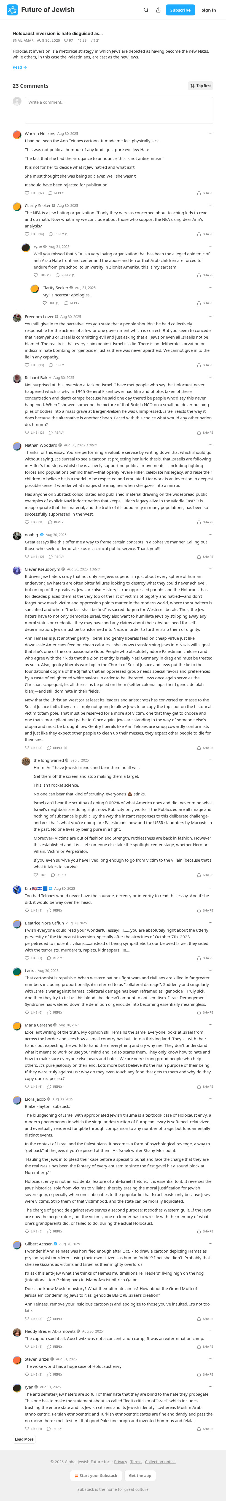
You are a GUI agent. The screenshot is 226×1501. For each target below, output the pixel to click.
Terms (136, 1461)
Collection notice (160, 1461)
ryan (38, 246)
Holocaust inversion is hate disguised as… (58, 33)
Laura (30, 970)
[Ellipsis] (210, 133)
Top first (204, 85)
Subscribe (180, 10)
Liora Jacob (35, 1099)
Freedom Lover (39, 316)
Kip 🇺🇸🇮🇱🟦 (36, 888)
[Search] (146, 9)
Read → (20, 67)
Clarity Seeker (38, 205)
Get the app (140, 1475)
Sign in (209, 10)
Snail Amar (23, 40)
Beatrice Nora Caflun (44, 923)
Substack (85, 1489)
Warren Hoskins (40, 133)
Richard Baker (38, 377)
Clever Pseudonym (42, 569)
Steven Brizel (37, 1359)
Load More (24, 1439)
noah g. (32, 534)
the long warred (49, 760)
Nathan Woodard (41, 445)
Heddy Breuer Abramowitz (50, 1331)
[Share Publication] (158, 9)
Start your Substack (98, 1475)
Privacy (120, 1461)
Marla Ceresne (38, 1025)
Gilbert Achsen (39, 1244)
